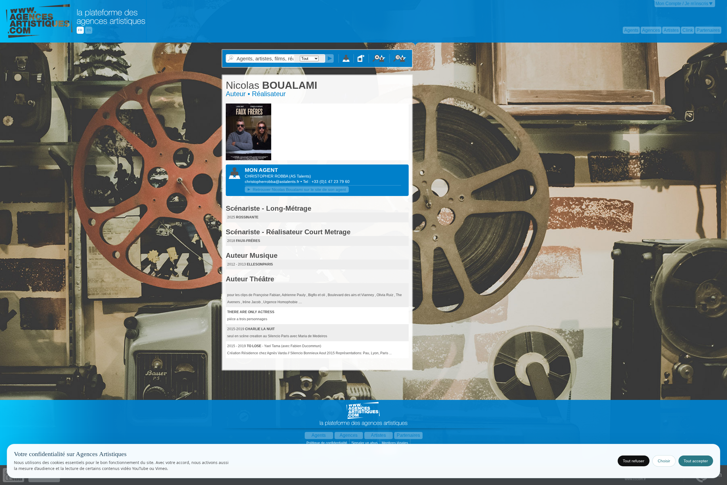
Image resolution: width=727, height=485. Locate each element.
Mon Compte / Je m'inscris (681, 3)
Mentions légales (395, 443)
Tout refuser (633, 461)
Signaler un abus (365, 443)
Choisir (664, 461)
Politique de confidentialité (327, 443)
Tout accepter (696, 461)
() (300, 176)
